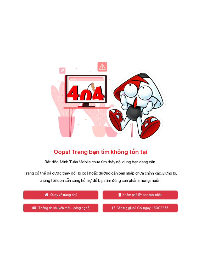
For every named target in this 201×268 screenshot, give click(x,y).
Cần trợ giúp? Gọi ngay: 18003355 (142, 208)
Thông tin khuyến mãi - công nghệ (63, 208)
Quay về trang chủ (63, 195)
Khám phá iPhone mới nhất (142, 195)
